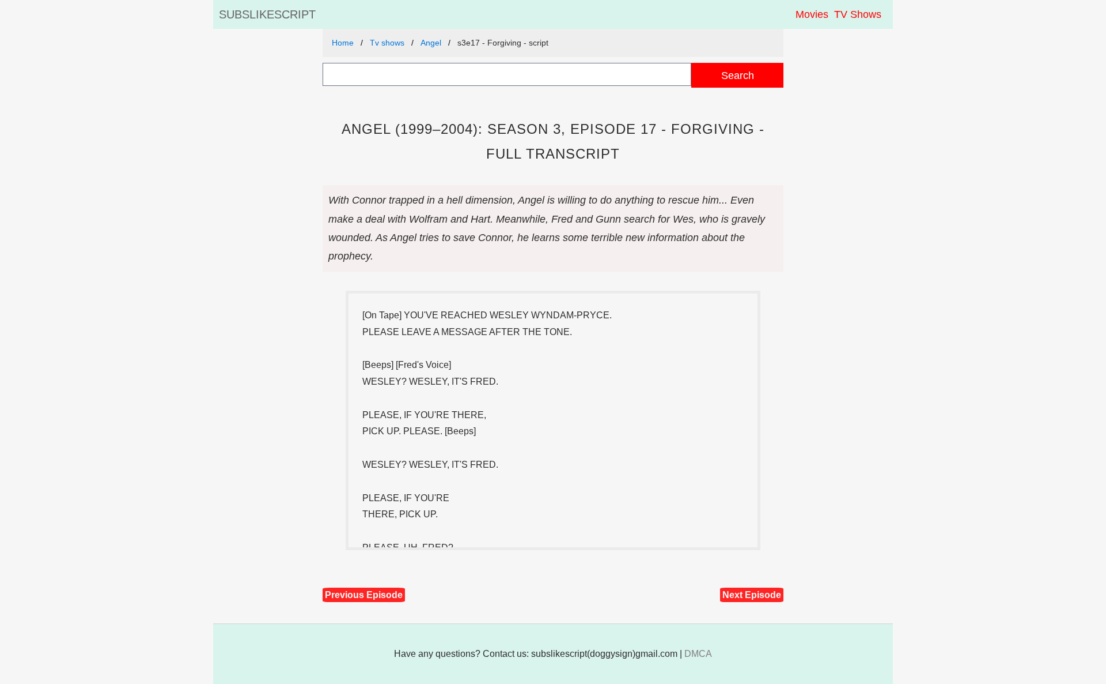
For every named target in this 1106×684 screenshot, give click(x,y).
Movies (812, 14)
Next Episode (751, 595)
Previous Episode (364, 595)
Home (343, 42)
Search (737, 75)
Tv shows (387, 42)
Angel (431, 42)
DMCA (698, 654)
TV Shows (857, 14)
